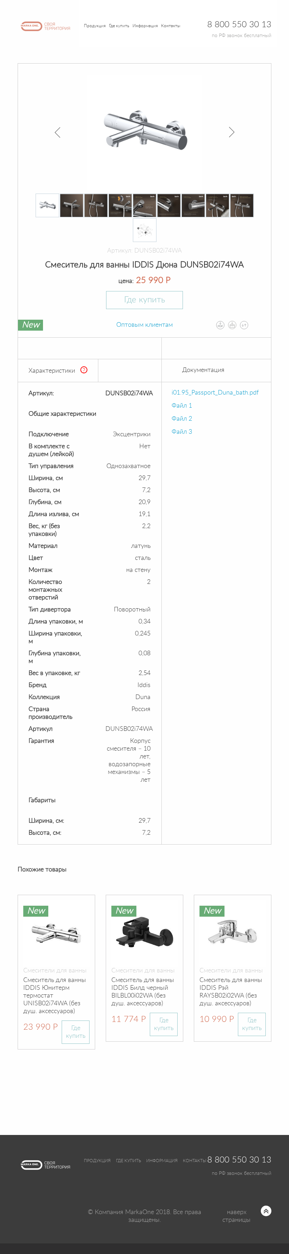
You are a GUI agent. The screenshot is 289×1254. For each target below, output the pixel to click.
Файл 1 (182, 406)
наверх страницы (236, 1216)
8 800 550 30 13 (239, 1160)
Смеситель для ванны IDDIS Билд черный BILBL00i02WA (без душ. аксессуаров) (142, 992)
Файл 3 (182, 432)
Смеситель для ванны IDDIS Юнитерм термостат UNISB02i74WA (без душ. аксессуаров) (54, 996)
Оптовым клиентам (144, 325)
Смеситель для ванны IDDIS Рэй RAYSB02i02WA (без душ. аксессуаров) (230, 992)
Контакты (170, 26)
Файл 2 (182, 419)
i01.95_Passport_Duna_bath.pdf (215, 393)
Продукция (95, 26)
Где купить (144, 300)
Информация (162, 1161)
